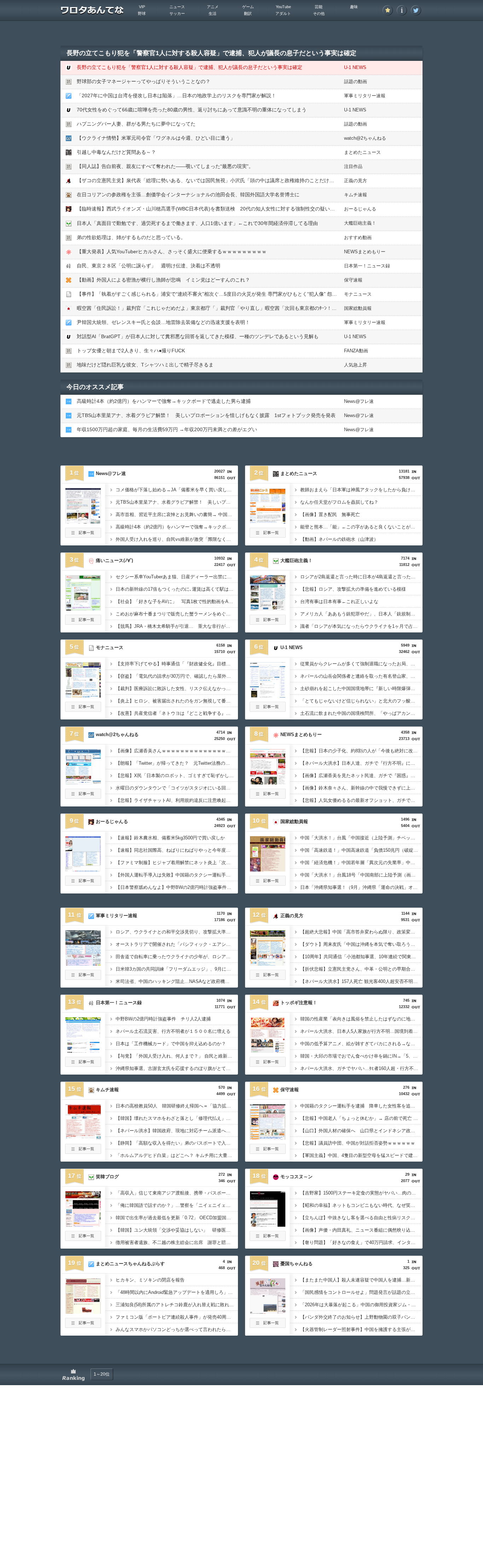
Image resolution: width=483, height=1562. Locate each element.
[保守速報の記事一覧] (268, 1151)
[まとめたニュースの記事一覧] (268, 535)
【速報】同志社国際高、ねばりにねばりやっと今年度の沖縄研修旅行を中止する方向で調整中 (177, 850)
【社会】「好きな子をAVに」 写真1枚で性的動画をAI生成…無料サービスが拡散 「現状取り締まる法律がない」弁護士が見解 (177, 601)
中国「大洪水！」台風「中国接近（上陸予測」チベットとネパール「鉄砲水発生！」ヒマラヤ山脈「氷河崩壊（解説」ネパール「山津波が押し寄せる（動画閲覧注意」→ (361, 837)
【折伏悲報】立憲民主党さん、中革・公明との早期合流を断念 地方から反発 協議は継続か (361, 969)
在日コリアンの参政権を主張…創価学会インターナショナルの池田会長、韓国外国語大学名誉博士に (188, 194)
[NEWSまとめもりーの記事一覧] (268, 796)
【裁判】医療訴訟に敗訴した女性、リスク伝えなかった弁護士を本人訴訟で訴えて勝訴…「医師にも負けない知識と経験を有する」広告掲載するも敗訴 (177, 688)
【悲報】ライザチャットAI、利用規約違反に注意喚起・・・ (177, 800)
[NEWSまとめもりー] (267, 782)
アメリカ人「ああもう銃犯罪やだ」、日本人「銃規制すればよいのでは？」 (361, 614)
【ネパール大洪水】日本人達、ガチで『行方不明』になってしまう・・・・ (361, 763)
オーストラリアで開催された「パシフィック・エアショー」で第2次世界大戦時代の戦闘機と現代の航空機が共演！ (177, 944)
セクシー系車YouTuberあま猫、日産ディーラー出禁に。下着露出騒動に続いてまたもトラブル (177, 576)
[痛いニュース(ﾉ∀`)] (83, 608)
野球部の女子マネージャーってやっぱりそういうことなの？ (143, 81)
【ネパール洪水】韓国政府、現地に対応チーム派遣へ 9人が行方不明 (177, 1130)
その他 (319, 13)
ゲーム (248, 7)
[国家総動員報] (267, 869)
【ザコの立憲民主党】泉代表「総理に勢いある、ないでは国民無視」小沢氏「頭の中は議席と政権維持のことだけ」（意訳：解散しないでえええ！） (242, 180)
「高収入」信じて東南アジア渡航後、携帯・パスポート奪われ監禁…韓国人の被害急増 (177, 1193)
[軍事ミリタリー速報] (83, 963)
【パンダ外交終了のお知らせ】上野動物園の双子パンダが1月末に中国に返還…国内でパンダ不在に (361, 1317)
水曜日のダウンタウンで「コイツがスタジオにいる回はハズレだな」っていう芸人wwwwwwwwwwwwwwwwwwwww (177, 788)
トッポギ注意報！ (298, 1002)
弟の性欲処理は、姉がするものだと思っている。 (131, 237)
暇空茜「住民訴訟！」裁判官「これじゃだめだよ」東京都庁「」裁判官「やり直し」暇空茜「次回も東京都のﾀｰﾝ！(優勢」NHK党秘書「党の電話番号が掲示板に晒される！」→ (272, 308)
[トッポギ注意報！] (267, 1050)
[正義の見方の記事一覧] (268, 977)
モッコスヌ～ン (296, 1176)
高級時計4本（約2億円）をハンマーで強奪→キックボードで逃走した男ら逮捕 (164, 401)
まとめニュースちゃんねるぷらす (130, 1263)
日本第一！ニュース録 (367, 265)
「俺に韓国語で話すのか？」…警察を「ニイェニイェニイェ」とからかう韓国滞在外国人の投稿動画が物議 (177, 1205)
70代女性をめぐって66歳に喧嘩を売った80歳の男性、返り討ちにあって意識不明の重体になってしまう (192, 109)
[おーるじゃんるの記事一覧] (83, 883)
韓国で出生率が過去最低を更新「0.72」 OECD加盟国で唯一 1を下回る (177, 1217)
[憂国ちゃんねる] (267, 1311)
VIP (142, 7)
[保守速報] (267, 1137)
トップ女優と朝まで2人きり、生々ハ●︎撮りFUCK (131, 350)
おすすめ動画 (358, 237)
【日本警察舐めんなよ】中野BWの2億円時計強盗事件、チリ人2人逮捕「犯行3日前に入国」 (177, 887)
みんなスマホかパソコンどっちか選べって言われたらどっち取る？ (177, 1329)
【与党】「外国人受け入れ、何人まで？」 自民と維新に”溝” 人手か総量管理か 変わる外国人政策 (177, 1056)
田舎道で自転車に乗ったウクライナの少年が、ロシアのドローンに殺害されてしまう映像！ (177, 956)
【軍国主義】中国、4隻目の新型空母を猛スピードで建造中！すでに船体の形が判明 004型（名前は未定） (361, 1155)
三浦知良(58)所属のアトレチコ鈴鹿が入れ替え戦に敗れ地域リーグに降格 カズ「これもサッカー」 (177, 1304)
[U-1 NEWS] (267, 695)
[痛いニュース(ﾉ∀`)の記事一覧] (83, 622)
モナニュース (358, 294)
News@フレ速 (359, 401)
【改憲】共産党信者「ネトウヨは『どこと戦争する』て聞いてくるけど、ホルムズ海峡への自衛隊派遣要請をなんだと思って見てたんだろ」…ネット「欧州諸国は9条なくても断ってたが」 (177, 713)
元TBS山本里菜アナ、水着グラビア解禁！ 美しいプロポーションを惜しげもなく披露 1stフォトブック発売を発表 (206, 415)
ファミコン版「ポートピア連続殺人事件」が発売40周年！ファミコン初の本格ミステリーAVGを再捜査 (177, 1317)
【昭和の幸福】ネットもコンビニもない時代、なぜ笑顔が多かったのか (361, 1205)
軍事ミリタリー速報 (364, 95)
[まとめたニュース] (267, 521)
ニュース (177, 7)
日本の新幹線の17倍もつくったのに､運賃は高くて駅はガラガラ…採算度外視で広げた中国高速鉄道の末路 (177, 589)
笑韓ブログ (107, 1176)
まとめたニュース (362, 152)
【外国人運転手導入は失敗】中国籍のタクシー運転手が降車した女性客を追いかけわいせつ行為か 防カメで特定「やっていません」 (177, 875)
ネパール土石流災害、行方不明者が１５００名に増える (173, 1031)
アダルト (283, 13)
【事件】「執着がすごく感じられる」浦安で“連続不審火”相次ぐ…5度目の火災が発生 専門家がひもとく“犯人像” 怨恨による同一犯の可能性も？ (236, 294)
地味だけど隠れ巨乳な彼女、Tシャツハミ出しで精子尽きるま (145, 365)
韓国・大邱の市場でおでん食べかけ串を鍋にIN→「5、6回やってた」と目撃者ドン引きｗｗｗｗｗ (361, 1056)
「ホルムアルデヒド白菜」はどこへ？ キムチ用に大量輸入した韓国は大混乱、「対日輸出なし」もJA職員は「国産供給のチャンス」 (177, 1155)
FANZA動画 (356, 350)
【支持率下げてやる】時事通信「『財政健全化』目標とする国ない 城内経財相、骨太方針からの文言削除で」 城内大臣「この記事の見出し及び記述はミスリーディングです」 (177, 663)
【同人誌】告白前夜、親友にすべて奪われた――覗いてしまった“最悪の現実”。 (165, 166)
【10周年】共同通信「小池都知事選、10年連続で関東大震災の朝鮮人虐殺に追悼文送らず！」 (361, 956)
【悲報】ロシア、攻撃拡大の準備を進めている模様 (353, 589)
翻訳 (248, 13)
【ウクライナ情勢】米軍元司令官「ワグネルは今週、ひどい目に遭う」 (156, 138)
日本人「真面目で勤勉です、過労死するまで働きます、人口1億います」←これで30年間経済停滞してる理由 (197, 223)
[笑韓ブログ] (83, 1224)
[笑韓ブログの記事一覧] (83, 1238)
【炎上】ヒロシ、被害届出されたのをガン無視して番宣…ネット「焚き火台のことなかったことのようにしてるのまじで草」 (177, 701)
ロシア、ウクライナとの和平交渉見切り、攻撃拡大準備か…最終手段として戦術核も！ (177, 932)
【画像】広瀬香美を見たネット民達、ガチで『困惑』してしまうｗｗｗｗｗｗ (361, 775)
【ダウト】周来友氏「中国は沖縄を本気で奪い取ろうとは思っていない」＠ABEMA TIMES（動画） (361, 944)
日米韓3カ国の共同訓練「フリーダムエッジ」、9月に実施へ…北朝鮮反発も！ (177, 969)
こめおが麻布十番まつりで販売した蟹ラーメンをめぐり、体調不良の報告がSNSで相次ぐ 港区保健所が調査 (177, 614)
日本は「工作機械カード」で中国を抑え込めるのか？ (171, 1043)
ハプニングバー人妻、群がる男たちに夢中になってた (136, 124)
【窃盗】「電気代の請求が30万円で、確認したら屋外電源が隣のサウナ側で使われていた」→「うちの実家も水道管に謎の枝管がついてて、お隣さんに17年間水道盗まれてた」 (177, 676)
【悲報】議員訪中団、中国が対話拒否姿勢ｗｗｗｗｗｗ (357, 1143)
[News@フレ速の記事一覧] (83, 535)
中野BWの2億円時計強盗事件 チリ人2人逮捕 (163, 1019)
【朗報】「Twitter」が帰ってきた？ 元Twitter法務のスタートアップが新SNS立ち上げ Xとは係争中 (177, 763)
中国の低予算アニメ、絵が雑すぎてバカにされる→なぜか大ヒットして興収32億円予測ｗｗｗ (361, 1043)
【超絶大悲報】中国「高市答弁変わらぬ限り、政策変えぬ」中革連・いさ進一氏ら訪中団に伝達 (361, 932)
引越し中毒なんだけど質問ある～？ (116, 152)
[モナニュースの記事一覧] (83, 709)
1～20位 (102, 1374)
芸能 (318, 7)
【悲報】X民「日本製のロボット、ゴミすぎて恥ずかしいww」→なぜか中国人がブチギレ (177, 775)
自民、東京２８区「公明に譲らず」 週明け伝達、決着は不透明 (148, 265)
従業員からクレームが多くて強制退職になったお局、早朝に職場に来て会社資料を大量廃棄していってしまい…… (361, 663)
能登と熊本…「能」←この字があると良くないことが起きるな (361, 527)
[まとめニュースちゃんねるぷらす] (83, 1311)
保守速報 (353, 280)
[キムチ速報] (83, 1137)
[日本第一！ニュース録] (83, 1050)
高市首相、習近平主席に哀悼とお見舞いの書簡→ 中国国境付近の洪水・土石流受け (177, 514)
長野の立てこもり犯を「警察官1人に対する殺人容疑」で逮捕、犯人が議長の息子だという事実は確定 (189, 67)
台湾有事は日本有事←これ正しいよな (339, 601)
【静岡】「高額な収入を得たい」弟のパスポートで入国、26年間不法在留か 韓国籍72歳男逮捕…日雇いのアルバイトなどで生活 (177, 1143)
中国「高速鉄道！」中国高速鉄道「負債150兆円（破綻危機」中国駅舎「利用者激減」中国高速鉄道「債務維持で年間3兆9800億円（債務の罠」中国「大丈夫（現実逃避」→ (361, 850)
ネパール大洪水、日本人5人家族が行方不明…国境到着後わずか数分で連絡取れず (361, 1031)
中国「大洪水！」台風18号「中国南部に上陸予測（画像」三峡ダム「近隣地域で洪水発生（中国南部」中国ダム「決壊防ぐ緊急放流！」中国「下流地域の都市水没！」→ (361, 875)
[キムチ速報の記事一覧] (83, 1151)
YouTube (283, 7)
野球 (142, 13)
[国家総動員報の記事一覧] (268, 883)
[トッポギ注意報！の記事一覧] (268, 1064)
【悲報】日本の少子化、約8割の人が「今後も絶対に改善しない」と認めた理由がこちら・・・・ (361, 750)
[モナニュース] (83, 695)
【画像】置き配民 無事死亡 (330, 514)
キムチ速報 (355, 194)
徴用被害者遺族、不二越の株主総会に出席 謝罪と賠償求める (177, 1242)
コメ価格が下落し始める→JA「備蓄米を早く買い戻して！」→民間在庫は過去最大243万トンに (177, 489)
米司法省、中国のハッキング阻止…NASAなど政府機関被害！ (177, 981)
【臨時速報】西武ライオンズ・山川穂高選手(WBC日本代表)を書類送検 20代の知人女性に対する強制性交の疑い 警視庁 (213, 209)
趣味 (354, 7)
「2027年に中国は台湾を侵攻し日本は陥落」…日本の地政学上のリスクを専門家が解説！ (176, 95)
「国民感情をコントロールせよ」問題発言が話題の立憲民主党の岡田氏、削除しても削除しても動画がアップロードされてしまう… (361, 1292)
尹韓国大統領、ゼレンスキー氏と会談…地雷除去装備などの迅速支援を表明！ (163, 322)
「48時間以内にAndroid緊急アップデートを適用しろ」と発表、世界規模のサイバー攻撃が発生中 (177, 1292)
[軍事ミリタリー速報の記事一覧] (83, 977)
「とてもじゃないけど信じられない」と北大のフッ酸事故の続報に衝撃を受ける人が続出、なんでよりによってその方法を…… (361, 701)
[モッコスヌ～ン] (267, 1224)
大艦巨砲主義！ (360, 223)
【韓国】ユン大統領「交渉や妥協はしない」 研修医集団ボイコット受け (177, 1230)
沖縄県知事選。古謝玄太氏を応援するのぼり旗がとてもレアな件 (177, 1068)
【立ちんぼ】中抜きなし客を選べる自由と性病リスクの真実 (361, 1217)
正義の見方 (355, 180)
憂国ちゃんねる (296, 1263)
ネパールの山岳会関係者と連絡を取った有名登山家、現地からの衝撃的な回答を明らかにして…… (361, 676)
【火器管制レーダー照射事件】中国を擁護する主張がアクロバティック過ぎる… (361, 1329)
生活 (212, 13)
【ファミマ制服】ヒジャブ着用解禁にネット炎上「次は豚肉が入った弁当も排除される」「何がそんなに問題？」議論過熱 (177, 862)
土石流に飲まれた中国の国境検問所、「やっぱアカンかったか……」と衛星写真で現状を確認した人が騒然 (361, 713)
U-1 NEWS (355, 67)
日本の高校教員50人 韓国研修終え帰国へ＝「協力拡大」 (175, 1106)
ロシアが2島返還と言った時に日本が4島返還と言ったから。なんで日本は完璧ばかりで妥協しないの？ (361, 576)
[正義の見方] (267, 963)
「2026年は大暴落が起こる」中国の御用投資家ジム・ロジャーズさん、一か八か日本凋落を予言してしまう (361, 1304)
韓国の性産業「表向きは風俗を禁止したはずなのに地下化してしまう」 (361, 1019)
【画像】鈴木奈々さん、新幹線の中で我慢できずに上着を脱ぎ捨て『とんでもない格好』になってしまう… (361, 788)
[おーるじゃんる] (83, 869)
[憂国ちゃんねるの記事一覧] (268, 1325)
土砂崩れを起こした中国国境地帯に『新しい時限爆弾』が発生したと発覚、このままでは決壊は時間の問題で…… (361, 688)
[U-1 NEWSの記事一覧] (268, 709)
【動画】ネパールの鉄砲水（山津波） (339, 539)
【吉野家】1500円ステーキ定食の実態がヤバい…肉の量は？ (361, 1193)
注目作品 (353, 166)
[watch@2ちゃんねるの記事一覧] (83, 796)
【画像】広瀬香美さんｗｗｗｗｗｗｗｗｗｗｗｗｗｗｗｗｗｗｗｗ (177, 750)
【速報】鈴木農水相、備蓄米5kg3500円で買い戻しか (170, 837)
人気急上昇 (355, 365)
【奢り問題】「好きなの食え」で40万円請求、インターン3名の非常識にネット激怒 (361, 1242)
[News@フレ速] (83, 521)
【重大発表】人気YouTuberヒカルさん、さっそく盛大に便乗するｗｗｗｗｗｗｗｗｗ (172, 251)
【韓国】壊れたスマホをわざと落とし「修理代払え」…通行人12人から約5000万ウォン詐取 (177, 1118)
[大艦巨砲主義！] (267, 608)
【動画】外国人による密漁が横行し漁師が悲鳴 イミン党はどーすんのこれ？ (163, 280)
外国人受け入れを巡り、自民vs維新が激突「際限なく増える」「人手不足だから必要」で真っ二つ (177, 539)
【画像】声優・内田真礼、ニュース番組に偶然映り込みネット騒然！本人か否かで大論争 (361, 1230)
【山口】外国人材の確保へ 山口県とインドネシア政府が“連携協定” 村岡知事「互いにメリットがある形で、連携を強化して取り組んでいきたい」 (361, 1130)
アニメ (213, 7)
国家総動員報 (358, 308)
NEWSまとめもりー (364, 251)
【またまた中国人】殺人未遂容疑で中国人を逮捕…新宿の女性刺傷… (361, 1280)
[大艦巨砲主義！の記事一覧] (268, 622)
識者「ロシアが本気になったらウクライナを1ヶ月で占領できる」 (361, 626)
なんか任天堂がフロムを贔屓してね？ (339, 502)
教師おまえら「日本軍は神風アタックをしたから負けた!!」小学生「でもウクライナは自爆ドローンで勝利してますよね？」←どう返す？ (361, 489)
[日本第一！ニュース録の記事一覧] (83, 1064)
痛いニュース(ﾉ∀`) (114, 560)
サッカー (177, 13)
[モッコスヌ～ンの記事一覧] (268, 1238)
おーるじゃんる (360, 209)
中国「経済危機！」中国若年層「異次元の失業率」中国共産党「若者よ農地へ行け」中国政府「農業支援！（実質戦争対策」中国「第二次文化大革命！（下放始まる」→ (361, 862)
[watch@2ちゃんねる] (83, 782)
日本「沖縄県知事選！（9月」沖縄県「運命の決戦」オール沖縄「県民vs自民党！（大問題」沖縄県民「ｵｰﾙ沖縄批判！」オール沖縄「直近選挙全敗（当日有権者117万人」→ (361, 887)
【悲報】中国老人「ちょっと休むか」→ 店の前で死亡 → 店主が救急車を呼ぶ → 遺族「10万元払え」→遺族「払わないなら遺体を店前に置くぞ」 (361, 1118)
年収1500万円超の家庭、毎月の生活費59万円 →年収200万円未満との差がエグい (167, 429)
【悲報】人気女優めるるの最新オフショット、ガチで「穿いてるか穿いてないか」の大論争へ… (361, 800)
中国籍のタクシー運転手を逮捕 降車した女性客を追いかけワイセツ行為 (361, 1106)
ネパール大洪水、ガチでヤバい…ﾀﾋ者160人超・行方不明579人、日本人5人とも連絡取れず (361, 1068)
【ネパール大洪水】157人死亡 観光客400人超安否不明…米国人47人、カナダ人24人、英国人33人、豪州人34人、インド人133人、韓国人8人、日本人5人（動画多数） (361, 981)
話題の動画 (355, 81)
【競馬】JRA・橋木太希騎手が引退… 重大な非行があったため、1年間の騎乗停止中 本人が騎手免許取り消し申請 (177, 626)
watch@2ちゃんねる (365, 138)
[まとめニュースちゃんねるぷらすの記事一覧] (83, 1325)
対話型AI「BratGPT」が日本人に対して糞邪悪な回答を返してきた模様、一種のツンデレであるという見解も (198, 336)
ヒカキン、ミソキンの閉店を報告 (150, 1280)
